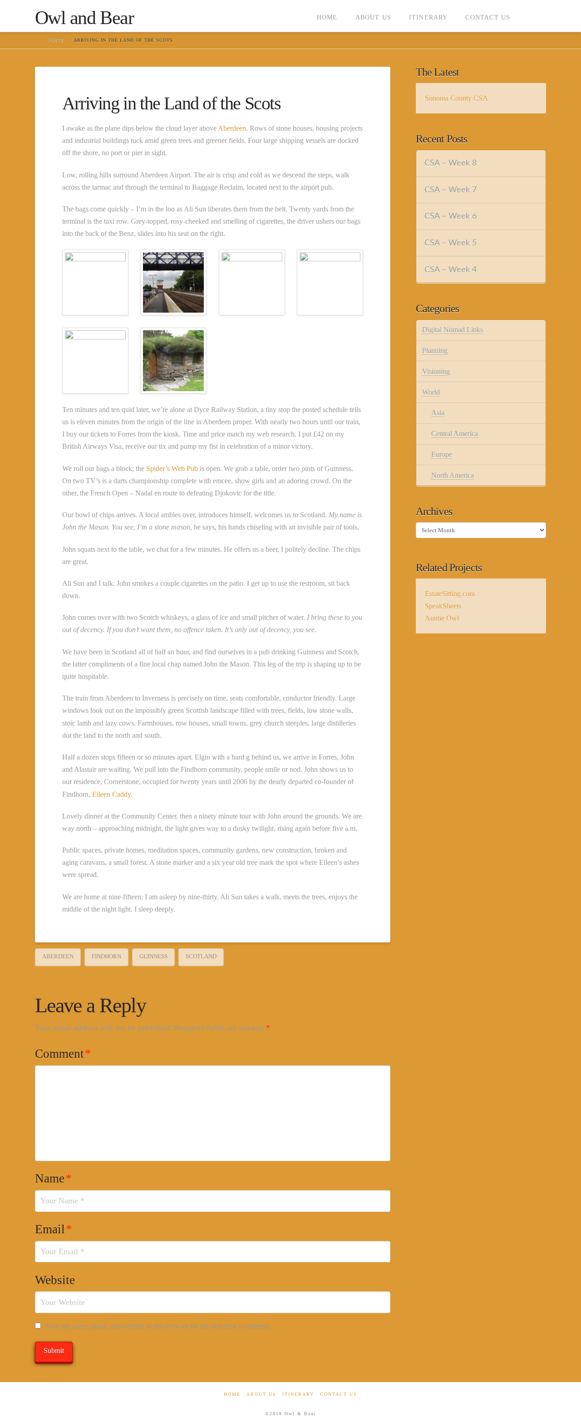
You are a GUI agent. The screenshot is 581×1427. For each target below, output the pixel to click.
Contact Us (338, 1394)
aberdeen (58, 956)
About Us (261, 1394)
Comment (63, 1053)
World (431, 392)
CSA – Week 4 (450, 270)
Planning (435, 350)
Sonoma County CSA (456, 98)
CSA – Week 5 (450, 243)
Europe (441, 454)
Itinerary (298, 1394)
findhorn (106, 956)
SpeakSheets (443, 606)
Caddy (121, 794)
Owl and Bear (84, 17)
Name (53, 1178)
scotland (201, 956)
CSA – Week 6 (450, 216)
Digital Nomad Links (452, 329)
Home (232, 1394)
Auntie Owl (442, 618)
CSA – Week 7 (450, 190)
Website (55, 1280)
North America (452, 475)
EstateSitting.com (450, 594)
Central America (454, 433)
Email (53, 1229)
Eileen (101, 794)
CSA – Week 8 (450, 163)
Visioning (436, 371)
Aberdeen (232, 128)
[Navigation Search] (532, 16)
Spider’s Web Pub (172, 468)
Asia (437, 413)
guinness (153, 956)
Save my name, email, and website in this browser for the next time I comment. (158, 1326)
